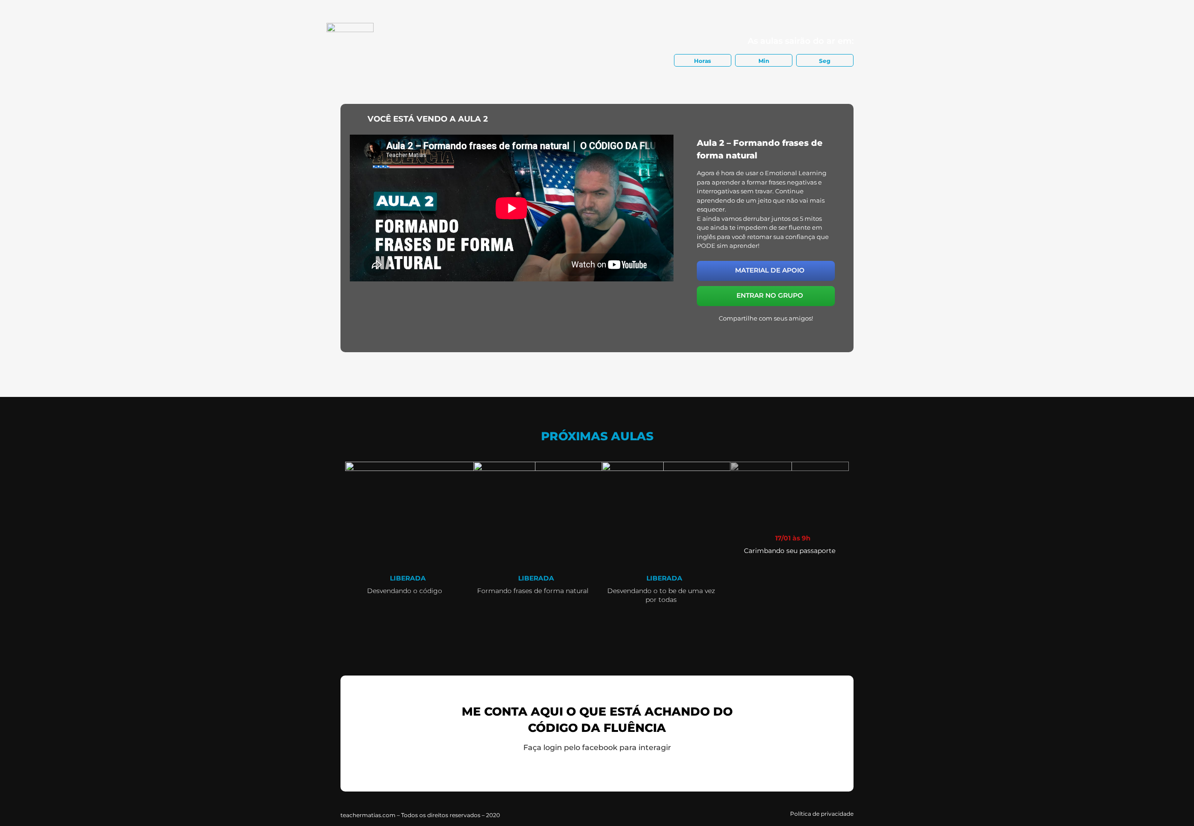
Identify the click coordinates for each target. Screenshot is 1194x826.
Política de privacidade (822, 813)
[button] (734, 332)
